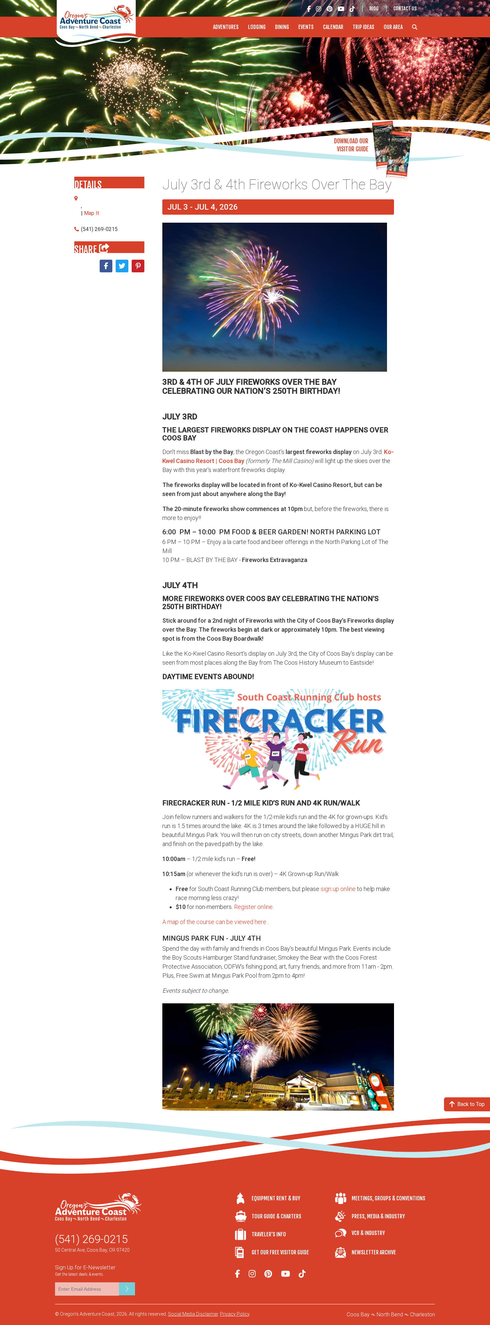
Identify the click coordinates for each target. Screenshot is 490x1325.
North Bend (390, 1314)
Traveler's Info (269, 1234)
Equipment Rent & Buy (276, 1198)
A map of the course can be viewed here (214, 921)
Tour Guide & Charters (276, 1216)
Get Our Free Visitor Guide (280, 1252)
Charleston (422, 1314)
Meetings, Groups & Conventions (388, 1198)
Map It (91, 213)
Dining (282, 27)
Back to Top (471, 1104)
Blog (374, 8)
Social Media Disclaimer (193, 1314)
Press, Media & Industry (378, 1216)
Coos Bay (358, 1314)
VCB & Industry (368, 1233)
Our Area (393, 27)
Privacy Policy (234, 1314)
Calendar (333, 27)
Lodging (257, 27)
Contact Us (405, 8)
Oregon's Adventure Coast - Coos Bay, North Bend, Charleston (98, 23)
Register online (253, 906)
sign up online (338, 888)
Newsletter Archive (374, 1252)
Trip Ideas (363, 27)
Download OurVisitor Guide (351, 145)
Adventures (226, 27)
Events (306, 27)
